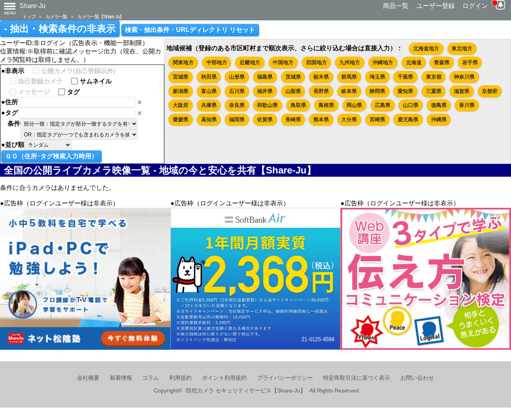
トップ (28, 16)
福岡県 (237, 119)
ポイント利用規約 (224, 378)
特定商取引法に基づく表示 (356, 378)
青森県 (442, 62)
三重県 (434, 91)
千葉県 (405, 77)
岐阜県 (349, 91)
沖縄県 (439, 119)
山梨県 (293, 91)
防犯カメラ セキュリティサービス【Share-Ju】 (246, 391)
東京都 (434, 77)
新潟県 (180, 91)
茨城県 (293, 77)
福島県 (265, 77)
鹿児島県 (408, 119)
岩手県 (470, 62)
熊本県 (321, 119)
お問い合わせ (417, 378)
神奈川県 (464, 77)
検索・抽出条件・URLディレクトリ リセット (190, 29)
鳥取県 (298, 105)
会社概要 (88, 378)
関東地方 (183, 62)
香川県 (467, 105)
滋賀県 (461, 91)
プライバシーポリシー (285, 378)
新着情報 (121, 378)
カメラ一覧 (56, 16)
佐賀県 (265, 119)
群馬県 (349, 77)
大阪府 (180, 105)
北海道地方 (426, 48)
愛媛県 (180, 119)
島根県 (326, 105)
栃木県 (321, 77)
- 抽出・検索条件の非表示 (60, 29)
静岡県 (377, 91)
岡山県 (354, 105)
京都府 (489, 91)
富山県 (209, 91)
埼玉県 (377, 77)
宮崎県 (377, 119)
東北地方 (462, 48)
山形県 (237, 77)
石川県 (237, 91)
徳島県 (439, 105)
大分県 (349, 119)
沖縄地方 (382, 62)
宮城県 (180, 77)
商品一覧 (395, 5)
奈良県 (237, 105)
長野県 (321, 91)
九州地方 (349, 62)
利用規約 (180, 378)
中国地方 (283, 62)
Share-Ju (33, 5)
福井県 (265, 91)
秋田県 (209, 77)
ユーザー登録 (435, 5)
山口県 (410, 105)
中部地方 (216, 62)
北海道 (414, 62)
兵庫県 (209, 105)
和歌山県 (267, 105)
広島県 (382, 105)
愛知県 (405, 91)
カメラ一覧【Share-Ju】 (100, 16)
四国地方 (316, 62)
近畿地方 (250, 62)
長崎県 (293, 119)
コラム (150, 378)
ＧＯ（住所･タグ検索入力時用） (51, 156)
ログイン (475, 5)
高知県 (209, 119)
